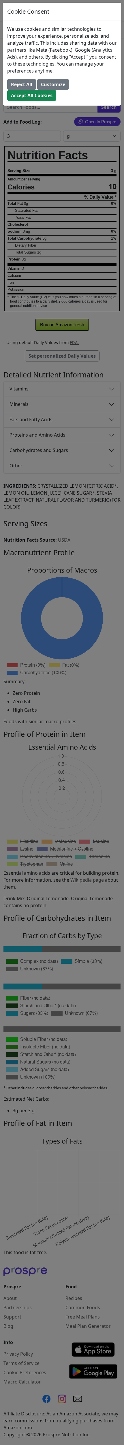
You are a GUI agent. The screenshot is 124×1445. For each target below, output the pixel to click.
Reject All (21, 84)
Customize (53, 84)
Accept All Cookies (31, 95)
